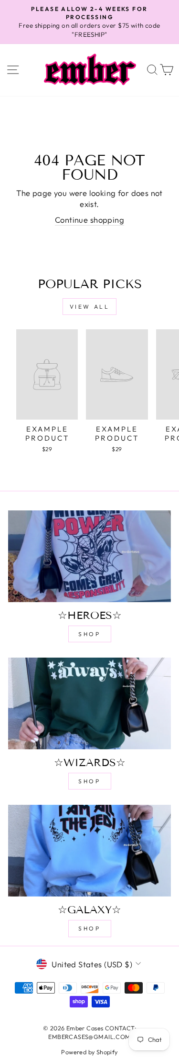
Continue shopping (89, 220)
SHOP (89, 634)
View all (90, 306)
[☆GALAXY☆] (89, 851)
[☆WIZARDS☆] (89, 703)
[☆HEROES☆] (89, 556)
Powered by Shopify (89, 1052)
